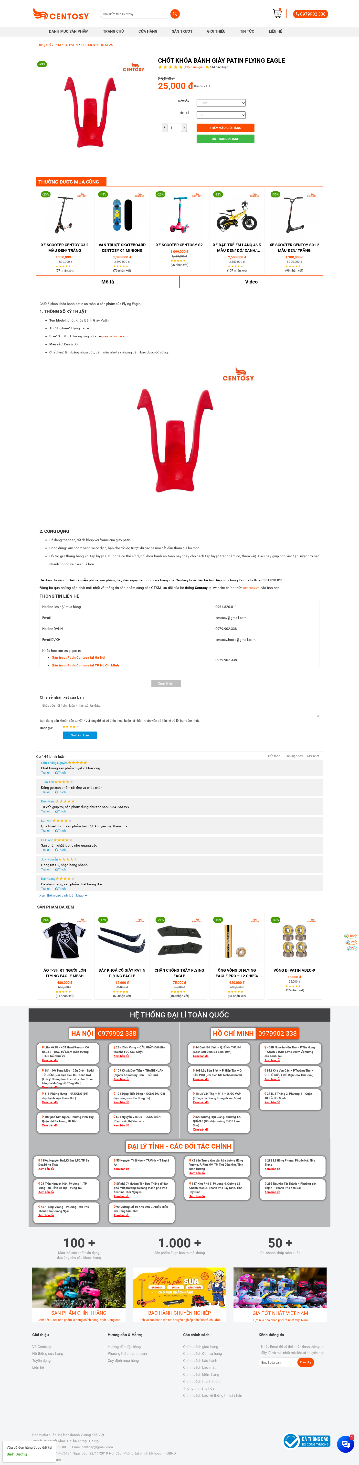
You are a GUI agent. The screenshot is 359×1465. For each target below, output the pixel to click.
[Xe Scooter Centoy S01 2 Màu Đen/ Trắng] (294, 215)
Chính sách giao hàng (200, 1347)
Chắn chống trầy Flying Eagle (179, 973)
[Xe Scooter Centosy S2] (179, 215)
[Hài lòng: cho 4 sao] (74, 726)
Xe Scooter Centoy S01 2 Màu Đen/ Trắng (294, 248)
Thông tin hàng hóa (198, 1388)
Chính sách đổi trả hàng (202, 1353)
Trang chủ (44, 45)
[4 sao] (67, 266)
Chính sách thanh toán (201, 1381)
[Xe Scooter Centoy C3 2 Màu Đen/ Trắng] (64, 215)
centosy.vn (251, 588)
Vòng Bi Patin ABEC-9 (294, 970)
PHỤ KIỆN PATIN (66, 45)
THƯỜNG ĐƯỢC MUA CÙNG (68, 182)
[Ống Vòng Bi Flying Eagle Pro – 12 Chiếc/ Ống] (237, 940)
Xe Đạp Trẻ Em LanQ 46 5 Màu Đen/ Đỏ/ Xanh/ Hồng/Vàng (237, 248)
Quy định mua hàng (123, 1360)
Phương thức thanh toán (127, 1353)
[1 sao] (57, 266)
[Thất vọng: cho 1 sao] (64, 726)
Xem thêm (166, 683)
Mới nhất (313, 756)
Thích (62, 772)
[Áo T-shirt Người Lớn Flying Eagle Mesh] (64, 940)
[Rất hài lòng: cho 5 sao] (78, 726)
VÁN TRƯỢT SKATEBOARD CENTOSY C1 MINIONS (122, 248)
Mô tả (107, 282)
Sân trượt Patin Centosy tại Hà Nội (78, 657)
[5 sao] (70, 266)
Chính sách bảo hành (200, 1360)
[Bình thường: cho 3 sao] (71, 726)
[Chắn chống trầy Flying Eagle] (179, 940)
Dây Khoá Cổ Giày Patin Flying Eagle (122, 973)
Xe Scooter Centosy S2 (179, 245)
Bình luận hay (294, 756)
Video (251, 282)
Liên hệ (38, 1367)
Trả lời (45, 772)
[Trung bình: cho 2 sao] (68, 726)
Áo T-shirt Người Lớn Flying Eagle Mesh (64, 973)
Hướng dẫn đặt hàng (124, 1347)
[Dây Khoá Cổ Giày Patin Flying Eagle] (122, 940)
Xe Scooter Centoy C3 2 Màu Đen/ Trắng (64, 248)
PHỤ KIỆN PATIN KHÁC (97, 45)
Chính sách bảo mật (199, 1367)
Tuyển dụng (41, 1360)
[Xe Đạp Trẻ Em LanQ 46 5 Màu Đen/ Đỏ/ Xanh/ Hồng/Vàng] (237, 215)
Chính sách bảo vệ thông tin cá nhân (212, 1395)
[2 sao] (60, 266)
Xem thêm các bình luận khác (61, 895)
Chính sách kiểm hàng (201, 1374)
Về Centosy (41, 1347)
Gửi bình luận (80, 735)
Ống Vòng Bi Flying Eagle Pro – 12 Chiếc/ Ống (237, 973)
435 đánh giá (193, 67)
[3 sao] (63, 266)
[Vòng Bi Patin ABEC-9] (294, 940)
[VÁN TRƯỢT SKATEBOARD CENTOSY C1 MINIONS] (122, 215)
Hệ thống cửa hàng (47, 1353)
